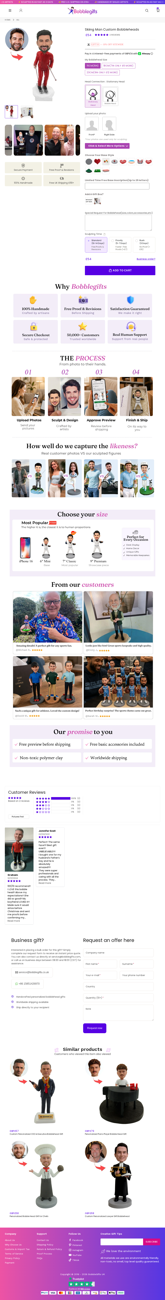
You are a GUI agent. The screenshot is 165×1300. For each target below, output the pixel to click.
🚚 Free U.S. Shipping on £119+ (53, 2)
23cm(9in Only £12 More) (102, 72)
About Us (10, 1240)
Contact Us (43, 1240)
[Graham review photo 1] (19, 850)
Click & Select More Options (106, 145)
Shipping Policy (45, 1244)
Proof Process (44, 1253)
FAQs (39, 1258)
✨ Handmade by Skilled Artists (91, 2)
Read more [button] (14, 920)
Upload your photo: (95, 113)
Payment (9, 1262)
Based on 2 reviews (18, 801)
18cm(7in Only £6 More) (118, 65)
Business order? (146, 259)
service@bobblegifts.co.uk (34, 972)
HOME (7, 20)
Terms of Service (14, 1253)
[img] (19, 881)
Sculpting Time (106, 234)
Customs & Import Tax (17, 1249)
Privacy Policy (12, 1258)
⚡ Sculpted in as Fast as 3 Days (130, 2)
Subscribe (152, 1241)
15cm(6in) (93, 65)
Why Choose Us (13, 1244)
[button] (102, 34)
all (17, 20)
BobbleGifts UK (96, 1274)
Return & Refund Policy (49, 1249)
